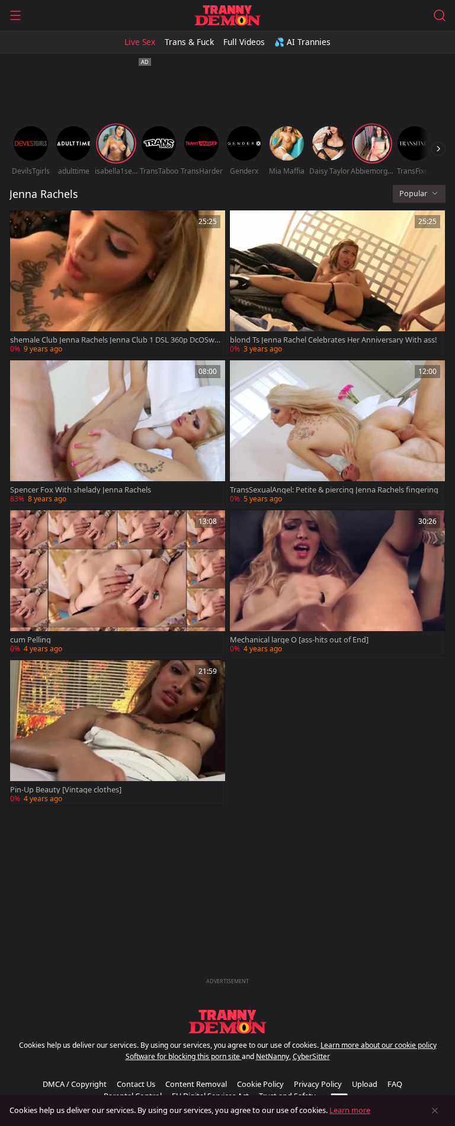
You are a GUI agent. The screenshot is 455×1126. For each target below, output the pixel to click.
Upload (364, 1084)
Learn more (349, 1110)
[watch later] (24, 224)
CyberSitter (311, 1056)
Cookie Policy (260, 1084)
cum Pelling (30, 640)
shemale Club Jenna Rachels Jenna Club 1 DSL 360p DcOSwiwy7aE (113, 340)
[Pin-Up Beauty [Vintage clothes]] (117, 732)
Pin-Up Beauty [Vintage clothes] (65, 790)
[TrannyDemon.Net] (227, 15)
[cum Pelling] (117, 582)
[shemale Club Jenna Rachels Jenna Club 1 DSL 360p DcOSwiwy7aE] (117, 283)
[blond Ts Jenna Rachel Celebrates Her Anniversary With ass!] (337, 283)
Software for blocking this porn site (184, 1056)
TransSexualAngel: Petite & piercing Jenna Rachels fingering (334, 490)
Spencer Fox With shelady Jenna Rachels (80, 490)
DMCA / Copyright (75, 1084)
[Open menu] (15, 15)
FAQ (394, 1084)
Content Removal (196, 1084)
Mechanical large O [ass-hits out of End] (299, 640)
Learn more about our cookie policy (379, 1045)
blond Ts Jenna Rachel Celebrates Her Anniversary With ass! (333, 340)
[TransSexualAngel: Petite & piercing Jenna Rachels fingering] (337, 433)
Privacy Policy (318, 1084)
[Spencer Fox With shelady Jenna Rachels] (117, 433)
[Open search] (439, 15)
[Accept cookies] (435, 1110)
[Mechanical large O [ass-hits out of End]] (337, 582)
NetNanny (272, 1056)
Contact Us (136, 1084)
